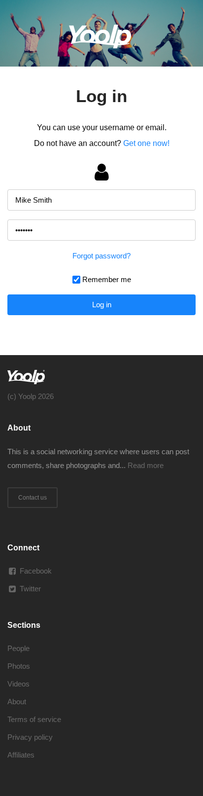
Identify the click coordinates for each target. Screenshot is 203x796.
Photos (18, 666)
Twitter (30, 588)
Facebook (36, 571)
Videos (18, 684)
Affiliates (20, 755)
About (16, 701)
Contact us (32, 497)
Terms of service (34, 719)
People (18, 648)
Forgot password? (101, 256)
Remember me (106, 279)
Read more (146, 465)
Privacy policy (30, 737)
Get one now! (146, 143)
